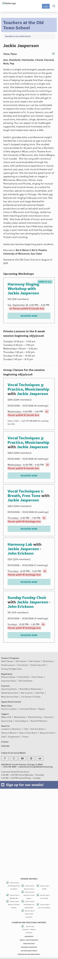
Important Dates (8, 680)
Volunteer (48, 717)
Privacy (25, 736)
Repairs (41, 708)
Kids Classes (21, 661)
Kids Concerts (27, 692)
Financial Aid (23, 676)
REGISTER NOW (29, 315)
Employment (14, 736)
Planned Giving (34, 717)
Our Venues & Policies (30, 696)
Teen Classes (34, 661)
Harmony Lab (20, 544)
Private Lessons (8, 665)
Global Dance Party (9, 692)
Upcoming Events (9, 688)
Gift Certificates (25, 680)
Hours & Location (9, 708)
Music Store (6, 705)
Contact (4, 741)
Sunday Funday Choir (27, 597)
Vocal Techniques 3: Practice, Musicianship (28, 387)
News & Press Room (28, 732)
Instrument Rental (27, 708)
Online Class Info (38, 665)
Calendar (5, 745)
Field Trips (40, 692)
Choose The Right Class (11, 668)
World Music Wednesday (30, 688)
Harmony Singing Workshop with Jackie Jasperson (23, 288)
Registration (6, 673)
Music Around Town (10, 696)
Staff (3, 736)
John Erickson (21, 553)
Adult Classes (7, 661)
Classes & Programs (10, 658)
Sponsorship (6, 720)
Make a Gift (6, 717)
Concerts (5, 685)
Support (5, 713)
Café (26, 728)
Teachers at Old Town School (18, 36)
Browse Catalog (8, 676)
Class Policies (37, 676)
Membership (19, 717)
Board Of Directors (39, 720)
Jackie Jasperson (32, 393)
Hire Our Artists (37, 728)
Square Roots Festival (11, 701)
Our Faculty (23, 665)
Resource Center (47, 732)
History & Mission (9, 732)
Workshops (48, 661)
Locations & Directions (11, 728)
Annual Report (21, 720)
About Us (5, 725)
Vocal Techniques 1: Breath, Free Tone (26, 493)
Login (45, 6)
